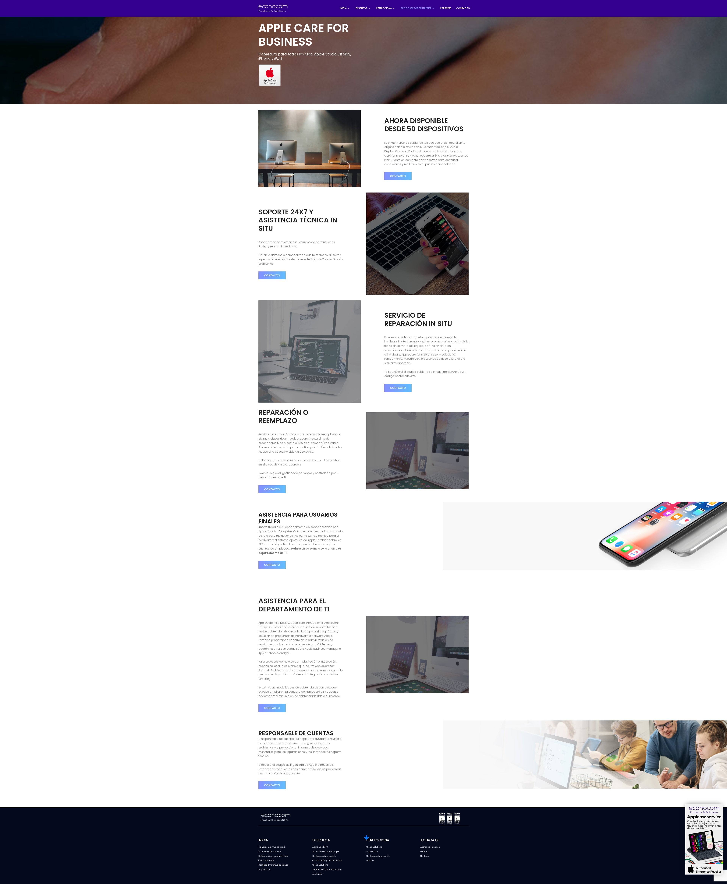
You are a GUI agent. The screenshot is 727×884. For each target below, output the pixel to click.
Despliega (361, 8)
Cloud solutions (266, 860)
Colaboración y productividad (273, 855)
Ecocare (370, 860)
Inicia (343, 8)
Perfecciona (384, 8)
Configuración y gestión (324, 855)
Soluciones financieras (270, 851)
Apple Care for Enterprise (416, 8)
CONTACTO (398, 176)
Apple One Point (320, 846)
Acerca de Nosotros (430, 846)
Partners (445, 8)
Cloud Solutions (320, 864)
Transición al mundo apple (271, 846)
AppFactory (264, 869)
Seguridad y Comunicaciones (273, 864)
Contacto (463, 8)
